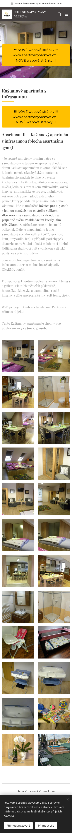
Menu (66, 14)
